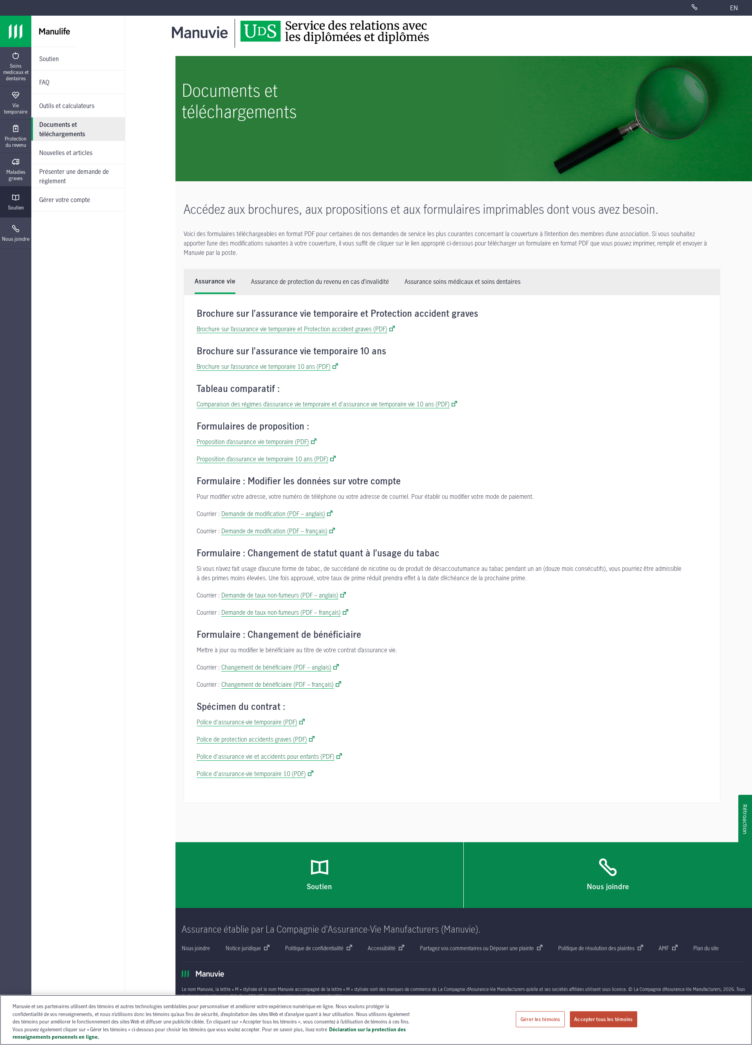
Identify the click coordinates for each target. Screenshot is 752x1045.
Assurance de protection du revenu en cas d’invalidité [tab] (320, 281)
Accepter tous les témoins (603, 1019)
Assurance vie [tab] (215, 281)
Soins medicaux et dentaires (16, 72)
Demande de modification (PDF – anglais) (273, 513)
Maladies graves (15, 175)
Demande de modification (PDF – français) (274, 531)
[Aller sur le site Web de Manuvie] (201, 32)
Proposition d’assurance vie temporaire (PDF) (253, 441)
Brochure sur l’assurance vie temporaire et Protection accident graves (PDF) (292, 329)
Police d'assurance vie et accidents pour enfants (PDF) (265, 756)
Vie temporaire (15, 108)
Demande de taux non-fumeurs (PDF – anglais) (279, 595)
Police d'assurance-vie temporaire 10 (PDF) (251, 773)
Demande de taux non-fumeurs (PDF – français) (281, 612)
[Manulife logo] (15, 31)
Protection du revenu (16, 141)
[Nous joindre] (703, 8)
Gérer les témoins (540, 1019)
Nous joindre (15, 238)
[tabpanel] (452, 549)
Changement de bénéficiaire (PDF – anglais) (276, 667)
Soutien (16, 207)
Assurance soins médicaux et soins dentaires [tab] (463, 281)
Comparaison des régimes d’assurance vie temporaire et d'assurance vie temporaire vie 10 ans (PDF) (323, 404)
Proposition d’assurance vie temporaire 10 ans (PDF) (262, 459)
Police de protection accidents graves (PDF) (252, 739)
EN (734, 8)
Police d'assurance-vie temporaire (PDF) (247, 722)
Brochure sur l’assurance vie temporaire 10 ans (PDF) (264, 366)
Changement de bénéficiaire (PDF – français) (277, 684)
